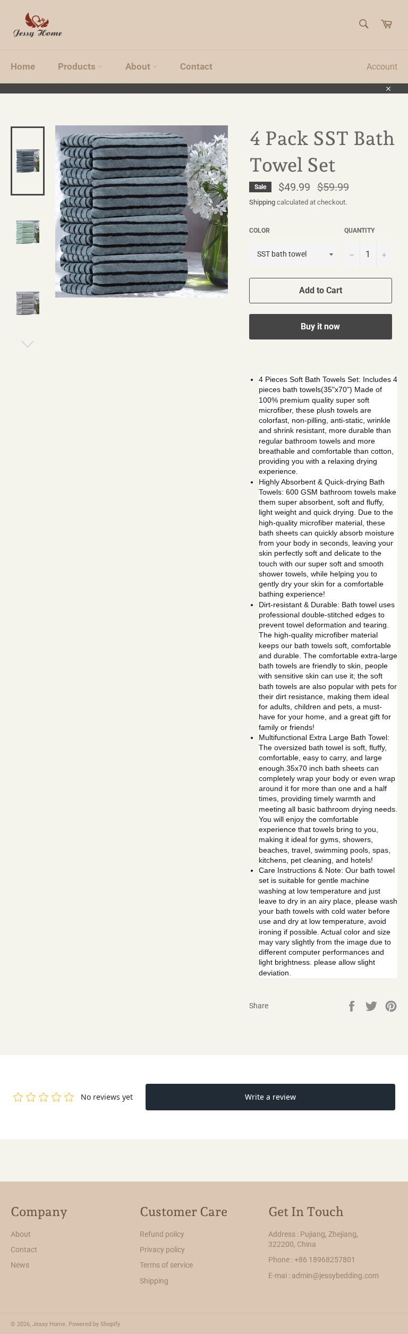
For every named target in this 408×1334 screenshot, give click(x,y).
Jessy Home (48, 1324)
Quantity (359, 230)
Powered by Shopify (94, 1324)
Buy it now (320, 326)
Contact (196, 66)
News (20, 1265)
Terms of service (166, 1265)
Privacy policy (162, 1249)
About (138, 66)
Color (259, 230)
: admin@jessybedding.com (333, 1275)
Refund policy (162, 1234)
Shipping (262, 202)
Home (23, 66)
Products (78, 66)
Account (382, 67)
